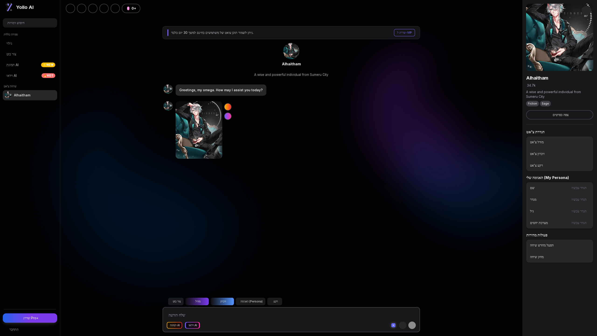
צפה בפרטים (561, 115)
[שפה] (92, 8)
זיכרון (223, 301)
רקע (276, 301)
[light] (104, 8)
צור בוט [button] (177, 301)
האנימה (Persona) (251, 301)
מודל (198, 301)
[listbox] (559, 153)
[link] (291, 51)
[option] (559, 142)
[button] (115, 8)
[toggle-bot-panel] (586, 10)
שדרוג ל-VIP (404, 32)
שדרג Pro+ (30, 318)
